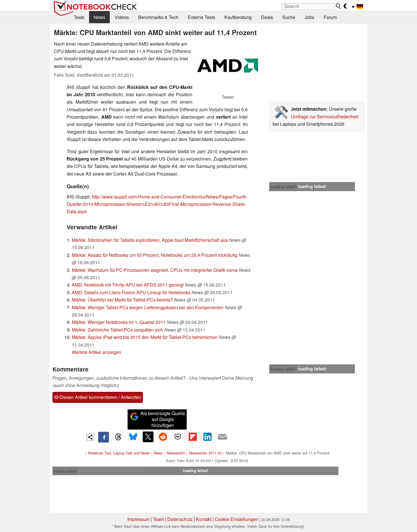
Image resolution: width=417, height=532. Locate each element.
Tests (79, 17)
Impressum (138, 519)
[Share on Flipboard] (192, 436)
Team (158, 519)
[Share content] (90, 437)
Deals (267, 17)
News (99, 17)
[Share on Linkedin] (207, 436)
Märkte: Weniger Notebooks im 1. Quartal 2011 (119, 322)
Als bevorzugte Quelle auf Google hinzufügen (162, 419)
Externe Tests (201, 17)
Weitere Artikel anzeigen (96, 352)
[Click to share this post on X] (148, 436)
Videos (122, 17)
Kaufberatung (238, 17)
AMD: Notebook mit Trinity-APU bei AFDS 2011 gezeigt (128, 284)
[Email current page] (222, 437)
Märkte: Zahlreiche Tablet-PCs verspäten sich (117, 329)
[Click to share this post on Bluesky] (133, 437)
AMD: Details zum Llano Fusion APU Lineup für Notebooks (131, 292)
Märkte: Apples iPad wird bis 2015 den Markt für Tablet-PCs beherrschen (145, 337)
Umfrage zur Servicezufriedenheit (324, 116)
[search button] (338, 6)
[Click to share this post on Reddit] (162, 436)
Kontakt (203, 519)
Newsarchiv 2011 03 (205, 453)
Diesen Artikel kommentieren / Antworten (99, 397)
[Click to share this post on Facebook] (103, 437)
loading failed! (283, 186)
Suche (288, 17)
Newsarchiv (176, 453)
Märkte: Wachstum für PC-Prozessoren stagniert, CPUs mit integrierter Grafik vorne (155, 270)
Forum (330, 17)
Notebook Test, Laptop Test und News (118, 453)
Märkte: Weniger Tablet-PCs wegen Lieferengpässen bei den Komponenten (148, 307)
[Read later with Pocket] (177, 436)
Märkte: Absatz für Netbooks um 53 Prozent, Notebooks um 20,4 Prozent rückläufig (154, 255)
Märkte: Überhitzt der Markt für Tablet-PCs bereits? (122, 299)
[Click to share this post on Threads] (118, 437)
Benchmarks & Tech (158, 17)
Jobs (309, 17)
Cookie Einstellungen (236, 519)
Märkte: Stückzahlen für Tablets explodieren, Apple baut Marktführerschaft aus (150, 240)
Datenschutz (180, 519)
